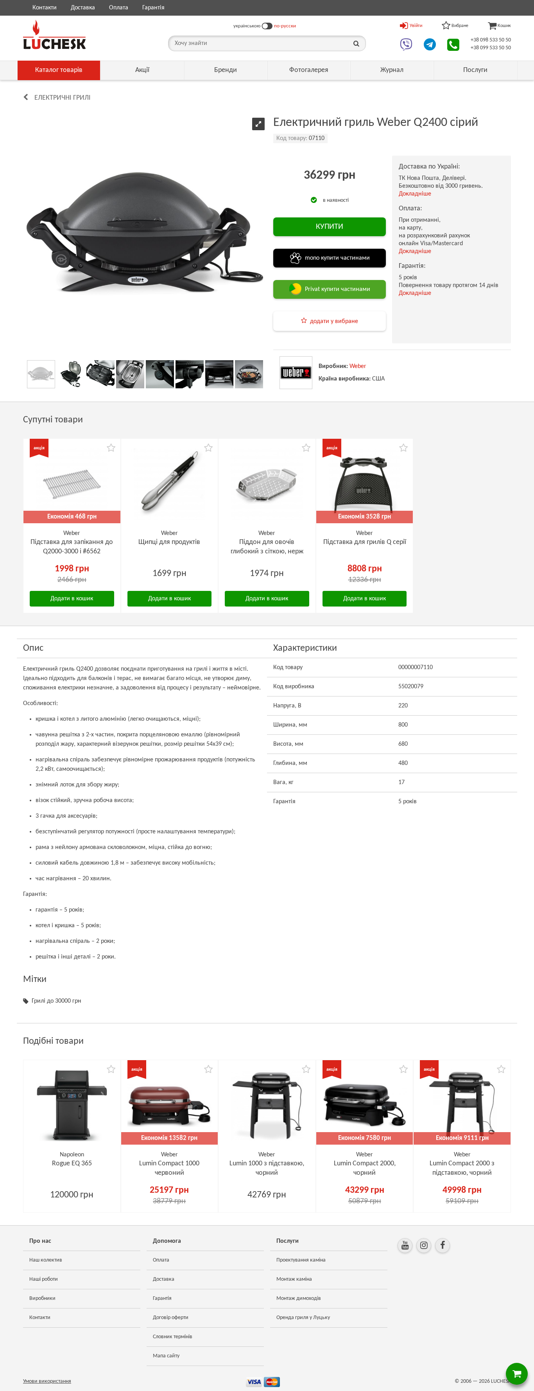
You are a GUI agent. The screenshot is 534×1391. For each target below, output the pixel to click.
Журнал (391, 70)
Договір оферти (170, 1318)
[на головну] (54, 34)
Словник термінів (172, 1337)
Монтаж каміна (294, 1279)
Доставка (83, 8)
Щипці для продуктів (169, 542)
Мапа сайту (166, 1356)
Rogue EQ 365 (72, 1163)
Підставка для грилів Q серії (364, 542)
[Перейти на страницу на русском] (267, 26)
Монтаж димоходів (298, 1298)
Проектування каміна (301, 1260)
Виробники (42, 1298)
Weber (357, 366)
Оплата (118, 8)
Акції (142, 70)
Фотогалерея (308, 70)
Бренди (225, 70)
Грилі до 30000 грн (56, 1001)
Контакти (44, 8)
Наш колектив (45, 1260)
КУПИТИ (329, 227)
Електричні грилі (62, 98)
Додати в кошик (71, 599)
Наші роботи (43, 1279)
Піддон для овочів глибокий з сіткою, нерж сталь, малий (267, 551)
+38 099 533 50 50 (491, 48)
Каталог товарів (58, 70)
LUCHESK (501, 1381)
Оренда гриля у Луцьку (303, 1318)
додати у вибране (334, 321)
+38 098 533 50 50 (491, 40)
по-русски (285, 26)
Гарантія (153, 8)
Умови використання (47, 1381)
